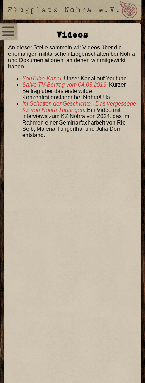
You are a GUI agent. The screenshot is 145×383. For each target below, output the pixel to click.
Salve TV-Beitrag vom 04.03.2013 (64, 85)
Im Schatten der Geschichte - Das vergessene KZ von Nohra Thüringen (79, 107)
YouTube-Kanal (41, 78)
